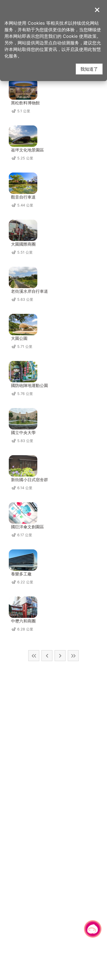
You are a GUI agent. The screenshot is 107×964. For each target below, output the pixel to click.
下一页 (60, 655)
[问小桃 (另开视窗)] (93, 929)
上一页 (46, 655)
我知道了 (89, 69)
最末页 (73, 655)
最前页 (33, 655)
